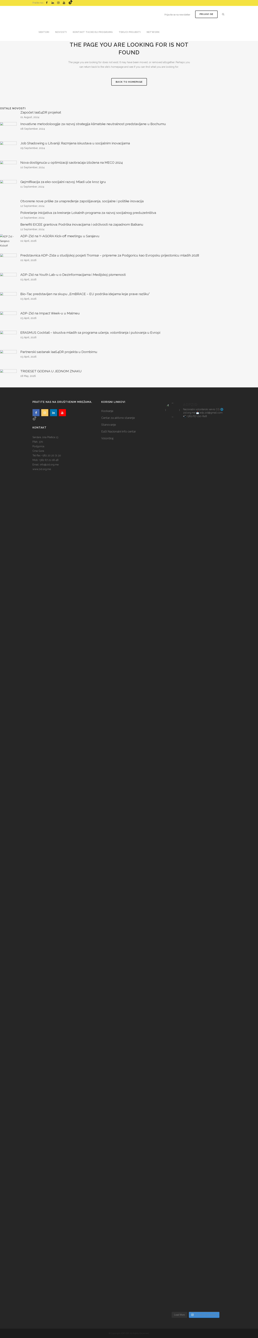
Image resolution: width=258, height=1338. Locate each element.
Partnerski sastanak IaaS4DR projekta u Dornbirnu (58, 352)
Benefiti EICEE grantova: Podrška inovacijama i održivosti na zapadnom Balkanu (81, 224)
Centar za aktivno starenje (118, 418)
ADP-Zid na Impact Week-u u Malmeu (50, 313)
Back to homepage (129, 82)
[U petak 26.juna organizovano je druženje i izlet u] (175, 1167)
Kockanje (107, 411)
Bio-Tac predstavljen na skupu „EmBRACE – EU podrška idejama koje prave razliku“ (85, 294)
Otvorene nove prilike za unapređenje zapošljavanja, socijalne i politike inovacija (82, 201)
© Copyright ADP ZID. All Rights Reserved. (129, 1333)
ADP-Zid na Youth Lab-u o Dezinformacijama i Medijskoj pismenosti (73, 275)
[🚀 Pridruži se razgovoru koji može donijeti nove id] (195, 488)
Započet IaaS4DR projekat (40, 112)
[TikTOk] (34, 418)
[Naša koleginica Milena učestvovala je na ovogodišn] (195, 1165)
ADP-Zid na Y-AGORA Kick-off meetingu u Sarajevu (59, 236)
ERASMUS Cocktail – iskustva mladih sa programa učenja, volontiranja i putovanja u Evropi (90, 332)
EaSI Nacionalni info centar (118, 431)
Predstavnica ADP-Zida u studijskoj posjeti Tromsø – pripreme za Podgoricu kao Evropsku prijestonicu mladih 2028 (109, 255)
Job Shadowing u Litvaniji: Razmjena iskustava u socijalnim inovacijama (75, 143)
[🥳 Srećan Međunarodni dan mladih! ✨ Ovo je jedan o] (175, 515)
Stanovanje (108, 424)
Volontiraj (107, 438)
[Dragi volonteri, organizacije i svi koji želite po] (216, 723)
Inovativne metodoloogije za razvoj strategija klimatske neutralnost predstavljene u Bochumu (93, 124)
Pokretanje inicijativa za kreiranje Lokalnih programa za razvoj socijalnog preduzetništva (88, 213)
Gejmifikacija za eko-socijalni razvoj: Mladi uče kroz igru (63, 182)
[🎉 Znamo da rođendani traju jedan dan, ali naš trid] (216, 1112)
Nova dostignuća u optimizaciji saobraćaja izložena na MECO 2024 (71, 162)
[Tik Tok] (70, 2)
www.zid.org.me (41, 469)
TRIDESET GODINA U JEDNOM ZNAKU (51, 371)
